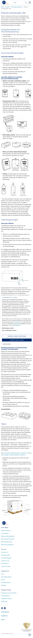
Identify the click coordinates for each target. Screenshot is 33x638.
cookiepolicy (17, 322)
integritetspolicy (15, 325)
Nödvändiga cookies (8, 328)
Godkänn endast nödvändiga (17, 336)
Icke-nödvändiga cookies (9, 330)
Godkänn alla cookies (17, 340)
